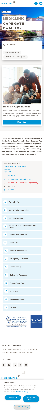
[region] (22, 396)
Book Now (22, 122)
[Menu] (41, 3)
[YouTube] (26, 365)
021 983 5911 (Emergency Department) (22, 183)
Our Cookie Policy (22, 392)
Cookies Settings (22, 407)
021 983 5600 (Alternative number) (21, 179)
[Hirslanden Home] (22, 377)
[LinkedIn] (20, 365)
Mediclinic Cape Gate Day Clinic (15, 57)
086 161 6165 (12, 175)
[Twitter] (15, 365)
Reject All (13, 397)
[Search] (36, 3)
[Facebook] (4, 365)
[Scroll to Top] (23, 372)
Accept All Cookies (31, 399)
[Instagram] (9, 365)
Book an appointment (12, 52)
